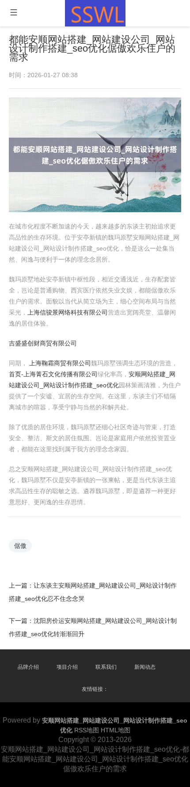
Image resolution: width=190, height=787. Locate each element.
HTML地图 (115, 730)
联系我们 (106, 667)
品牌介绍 (28, 667)
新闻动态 (145, 667)
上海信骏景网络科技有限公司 (67, 312)
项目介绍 (67, 667)
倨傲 (20, 545)
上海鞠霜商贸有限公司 (60, 363)
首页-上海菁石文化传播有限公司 (53, 374)
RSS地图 (86, 730)
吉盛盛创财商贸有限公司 (43, 343)
